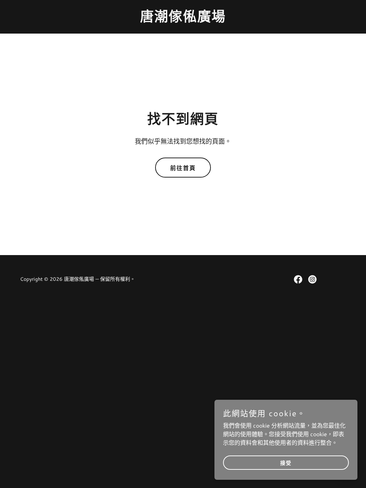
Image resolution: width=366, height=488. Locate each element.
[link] (183, 19)
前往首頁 (183, 168)
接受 (286, 462)
